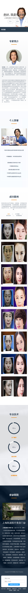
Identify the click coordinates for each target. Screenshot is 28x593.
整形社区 (14, 588)
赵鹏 (14, 590)
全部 (8, 214)
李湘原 (10, 590)
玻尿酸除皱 (19, 215)
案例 (17, 21)
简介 (10, 21)
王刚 (18, 590)
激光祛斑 (8, 215)
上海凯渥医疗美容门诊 (14, 522)
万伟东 (19, 588)
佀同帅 (24, 588)
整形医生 (9, 588)
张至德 (3, 29)
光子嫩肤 (17, 214)
